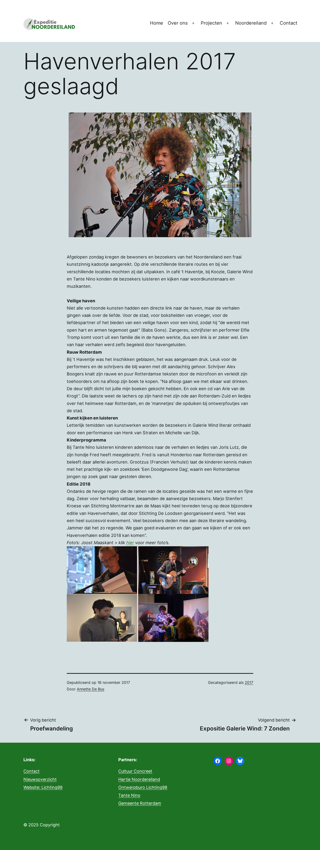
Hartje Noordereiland (139, 779)
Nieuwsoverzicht (40, 779)
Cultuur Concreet (135, 771)
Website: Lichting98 (43, 787)
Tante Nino (129, 795)
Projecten (211, 23)
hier (130, 542)
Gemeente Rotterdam (139, 803)
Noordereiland (251, 23)
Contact (288, 23)
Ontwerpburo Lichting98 (142, 787)
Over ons (178, 23)
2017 (249, 682)
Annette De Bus (90, 689)
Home (156, 23)
